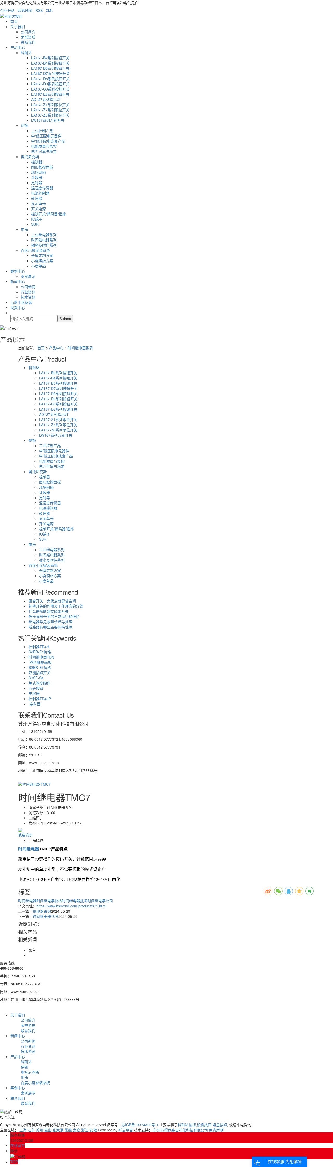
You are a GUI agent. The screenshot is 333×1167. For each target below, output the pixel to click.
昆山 (48, 1129)
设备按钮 (204, 1124)
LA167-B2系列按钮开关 (50, 57)
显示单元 (38, 203)
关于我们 (17, 26)
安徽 (93, 1129)
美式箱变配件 (39, 683)
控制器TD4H (39, 646)
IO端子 (36, 219)
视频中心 (17, 307)
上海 (23, 1129)
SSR (35, 224)
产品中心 (17, 47)
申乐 (24, 229)
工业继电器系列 (44, 234)
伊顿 (24, 125)
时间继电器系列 (44, 239)
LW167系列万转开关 (48, 120)
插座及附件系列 (44, 245)
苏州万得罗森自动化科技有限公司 (180, 1129)
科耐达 (26, 52)
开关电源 (38, 208)
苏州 (39, 1129)
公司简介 (28, 31)
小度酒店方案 (42, 260)
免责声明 (216, 1129)
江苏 (31, 1129)
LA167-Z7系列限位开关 (50, 109)
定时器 (36, 182)
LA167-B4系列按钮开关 (50, 63)
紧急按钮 (220, 1124)
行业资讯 (28, 291)
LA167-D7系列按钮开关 (50, 73)
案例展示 (28, 276)
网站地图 (25, 10)
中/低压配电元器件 (46, 135)
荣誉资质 (28, 37)
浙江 (84, 1129)
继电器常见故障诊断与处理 (50, 621)
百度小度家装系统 (35, 250)
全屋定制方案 (42, 255)
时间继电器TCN (41, 657)
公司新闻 (28, 286)
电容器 (34, 693)
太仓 (76, 1129)
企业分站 (7, 10)
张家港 (58, 1129)
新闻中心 (17, 281)
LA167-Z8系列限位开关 (50, 115)
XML (49, 10)
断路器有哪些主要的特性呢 (50, 626)
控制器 (36, 161)
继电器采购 (42, 911)
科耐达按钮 (187, 1124)
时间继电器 (27, 900)
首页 (14, 21)
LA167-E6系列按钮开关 (50, 94)
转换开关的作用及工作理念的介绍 (56, 606)
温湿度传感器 (42, 187)
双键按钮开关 (39, 672)
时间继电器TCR (45, 916)
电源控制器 (40, 193)
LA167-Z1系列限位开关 (50, 104)
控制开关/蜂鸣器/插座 (48, 213)
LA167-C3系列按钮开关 (50, 89)
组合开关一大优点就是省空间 (52, 600)
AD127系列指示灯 (46, 99)
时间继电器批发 (74, 900)
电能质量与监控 (44, 146)
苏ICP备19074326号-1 (139, 1124)
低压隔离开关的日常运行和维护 (54, 616)
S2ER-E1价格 (40, 667)
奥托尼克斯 (30, 156)
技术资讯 (28, 297)
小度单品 (38, 265)
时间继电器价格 (49, 900)
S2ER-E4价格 (40, 651)
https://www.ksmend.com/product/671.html (71, 905)
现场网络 (38, 172)
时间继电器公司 (100, 900)
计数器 (36, 177)
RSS (39, 10)
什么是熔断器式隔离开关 (49, 611)
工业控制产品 (42, 130)
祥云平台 (125, 1129)
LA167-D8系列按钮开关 (50, 78)
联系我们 (28, 42)
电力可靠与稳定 (44, 151)
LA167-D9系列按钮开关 (50, 83)
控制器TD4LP (40, 698)
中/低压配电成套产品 (48, 141)
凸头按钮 (36, 688)
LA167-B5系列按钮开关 (50, 68)
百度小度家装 (21, 302)
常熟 (68, 1129)
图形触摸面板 (42, 167)
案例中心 (17, 271)
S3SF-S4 (36, 677)
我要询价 (25, 834)
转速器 (36, 198)
